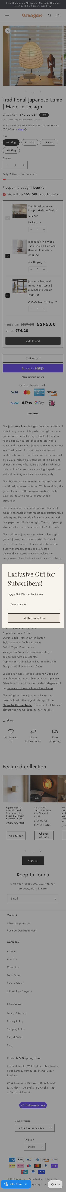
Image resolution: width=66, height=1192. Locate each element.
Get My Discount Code (34, 618)
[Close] (59, 568)
